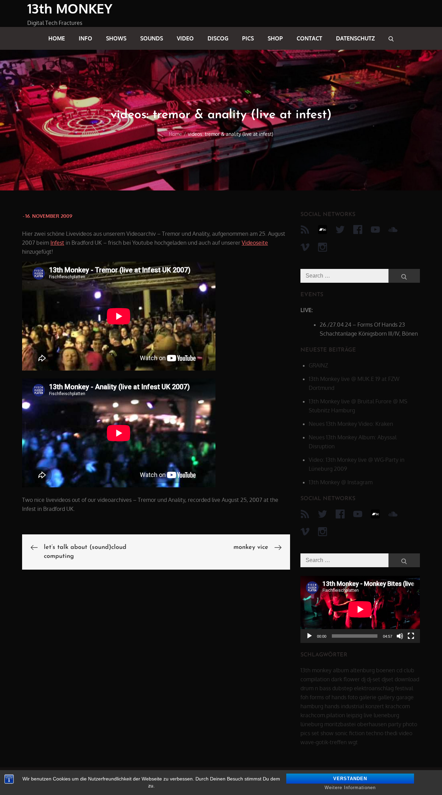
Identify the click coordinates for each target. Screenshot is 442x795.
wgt (353, 742)
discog (218, 38)
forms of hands (328, 697)
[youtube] (375, 229)
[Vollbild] (410, 636)
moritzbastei (340, 724)
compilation (315, 679)
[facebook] (357, 229)
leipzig (354, 715)
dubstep (342, 688)
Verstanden (350, 778)
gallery (386, 697)
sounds (151, 38)
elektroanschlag (374, 688)
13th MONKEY (69, 8)
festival (404, 688)
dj (363, 679)
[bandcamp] (322, 229)
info (85, 38)
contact (309, 38)
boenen (385, 670)
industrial (352, 706)
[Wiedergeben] (309, 636)
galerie (367, 697)
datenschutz (355, 38)
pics (248, 38)
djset (387, 679)
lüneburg (311, 724)
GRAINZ (318, 365)
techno (374, 733)
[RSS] (304, 229)
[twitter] (340, 229)
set (315, 733)
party (394, 724)
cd (399, 670)
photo (410, 724)
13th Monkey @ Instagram (341, 482)
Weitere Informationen (350, 787)
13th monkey (316, 670)
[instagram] (322, 247)
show (327, 733)
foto (353, 697)
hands (332, 706)
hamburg (311, 706)
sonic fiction (350, 733)
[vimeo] (304, 247)
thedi (391, 733)
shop (275, 38)
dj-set (373, 679)
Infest (57, 242)
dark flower (345, 679)
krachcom (397, 706)
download (407, 679)
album (341, 670)
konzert (374, 706)
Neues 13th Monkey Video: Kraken (351, 423)
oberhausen (372, 724)
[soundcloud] (392, 229)
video (185, 38)
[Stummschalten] (399, 636)
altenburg (362, 670)
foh (304, 697)
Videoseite (255, 242)
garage (405, 697)
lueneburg (386, 715)
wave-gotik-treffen (323, 742)
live (368, 715)
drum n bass (315, 688)
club (409, 670)
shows (116, 38)
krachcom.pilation (322, 715)
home (56, 38)
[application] (360, 609)
